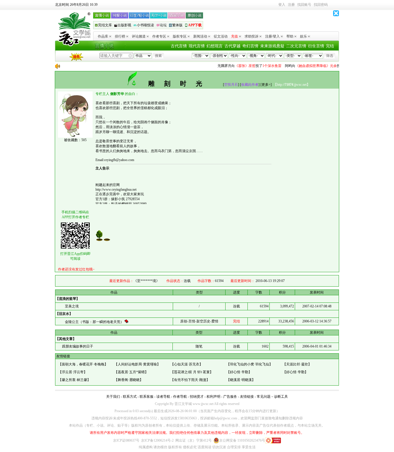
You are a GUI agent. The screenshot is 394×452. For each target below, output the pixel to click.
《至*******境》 (147, 281)
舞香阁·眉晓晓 (129, 380)
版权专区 (180, 36)
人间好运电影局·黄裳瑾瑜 (137, 364)
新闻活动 (200, 36)
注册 (291, 5)
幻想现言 (215, 46)
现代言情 (197, 46)
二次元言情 (296, 46)
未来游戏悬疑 (272, 46)
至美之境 (72, 306)
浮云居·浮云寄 (73, 372)
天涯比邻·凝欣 (297, 364)
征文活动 (221, 36)
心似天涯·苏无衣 (186, 364)
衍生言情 (316, 46)
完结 (330, 46)
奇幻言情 (250, 46)
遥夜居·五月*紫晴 (131, 372)
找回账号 (304, 5)
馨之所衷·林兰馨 (74, 380)
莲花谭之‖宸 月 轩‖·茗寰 (192, 372)
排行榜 (120, 36)
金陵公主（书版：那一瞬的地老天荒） (95, 322)
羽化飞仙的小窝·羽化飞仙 (249, 364)
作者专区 (159, 36)
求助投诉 (251, 36)
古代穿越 (232, 46)
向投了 (245, 66)
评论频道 (139, 36)
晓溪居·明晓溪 (241, 380)
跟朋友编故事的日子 (77, 346)
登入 (281, 5)
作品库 (103, 36)
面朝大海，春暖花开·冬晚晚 (83, 364)
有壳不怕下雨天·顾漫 (190, 380)
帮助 (289, 36)
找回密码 (321, 5)
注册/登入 (272, 36)
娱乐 (303, 36)
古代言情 (179, 46)
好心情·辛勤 (239, 372)
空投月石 (231, 85)
